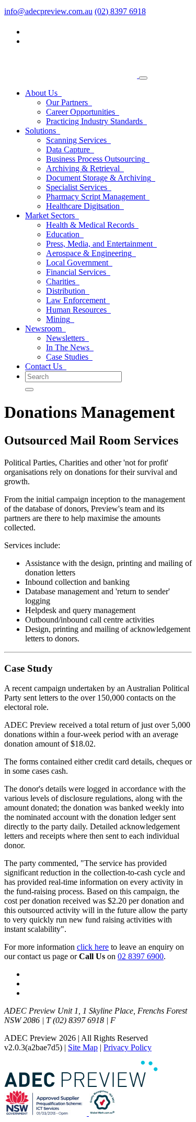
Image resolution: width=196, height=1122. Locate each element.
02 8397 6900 (141, 956)
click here (93, 946)
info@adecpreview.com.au (48, 11)
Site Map (83, 1047)
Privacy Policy (127, 1047)
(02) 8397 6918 (120, 11)
